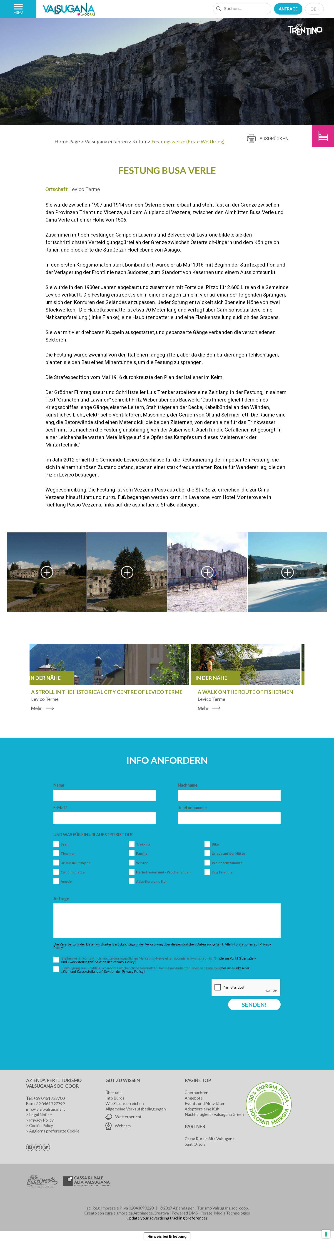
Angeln (66, 881)
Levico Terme (84, 189)
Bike (215, 844)
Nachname (187, 785)
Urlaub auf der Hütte (228, 853)
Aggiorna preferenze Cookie (54, 1130)
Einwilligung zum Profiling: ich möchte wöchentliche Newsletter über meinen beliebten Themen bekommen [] (155, 969)
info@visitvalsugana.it (45, 1109)
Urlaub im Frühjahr (75, 863)
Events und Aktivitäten (205, 1103)
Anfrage (288, 8)
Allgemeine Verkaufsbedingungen (135, 1108)
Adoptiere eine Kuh (151, 881)
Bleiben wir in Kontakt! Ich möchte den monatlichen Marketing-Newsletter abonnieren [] (159, 960)
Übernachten (196, 1092)
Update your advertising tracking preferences (167, 1217)
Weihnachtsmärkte (227, 863)
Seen (65, 844)
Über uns (113, 1092)
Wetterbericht (128, 1116)
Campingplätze (73, 872)
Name (58, 785)
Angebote (194, 1097)
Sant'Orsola (195, 1144)
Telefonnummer (192, 808)
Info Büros (114, 1097)
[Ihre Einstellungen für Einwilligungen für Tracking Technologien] (326, 1234)
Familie (141, 853)
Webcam (122, 1125)
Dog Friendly (222, 872)
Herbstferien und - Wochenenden (163, 872)
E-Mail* (60, 808)
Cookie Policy (41, 1125)
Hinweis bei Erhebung (167, 1236)
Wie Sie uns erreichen (124, 1103)
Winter (142, 863)
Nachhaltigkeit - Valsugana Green (214, 1114)
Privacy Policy (41, 1119)
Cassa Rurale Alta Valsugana (209, 1138)
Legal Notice (40, 1114)
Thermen (68, 853)
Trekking (143, 844)
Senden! (254, 1004)
